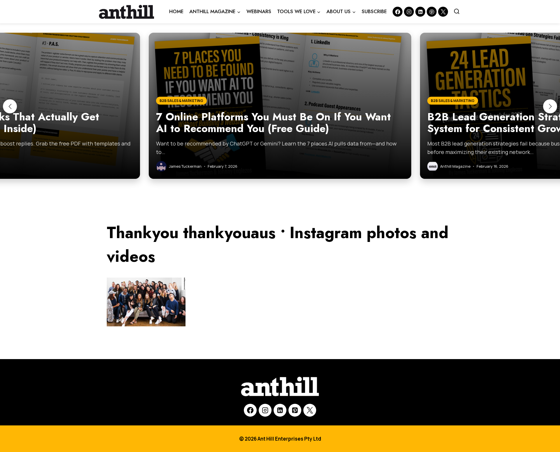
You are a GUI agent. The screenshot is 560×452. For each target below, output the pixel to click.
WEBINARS (258, 11)
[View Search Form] (457, 12)
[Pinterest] (432, 12)
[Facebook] (397, 12)
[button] (10, 106)
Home (176, 11)
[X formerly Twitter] (443, 12)
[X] (309, 410)
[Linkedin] (420, 12)
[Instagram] (409, 12)
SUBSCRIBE (374, 11)
